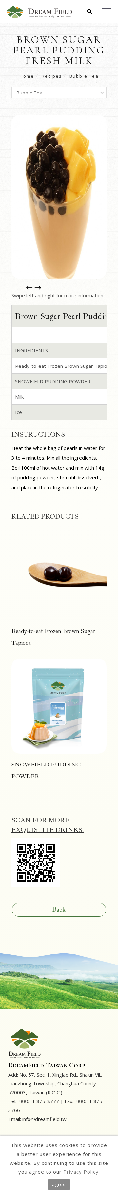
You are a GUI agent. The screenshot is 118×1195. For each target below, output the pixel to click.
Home (27, 76)
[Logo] (39, 11)
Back (59, 909)
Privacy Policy (81, 1171)
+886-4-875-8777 (38, 1101)
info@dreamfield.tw (44, 1119)
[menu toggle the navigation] (106, 11)
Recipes (52, 76)
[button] (90, 12)
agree (59, 1184)
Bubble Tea (84, 76)
